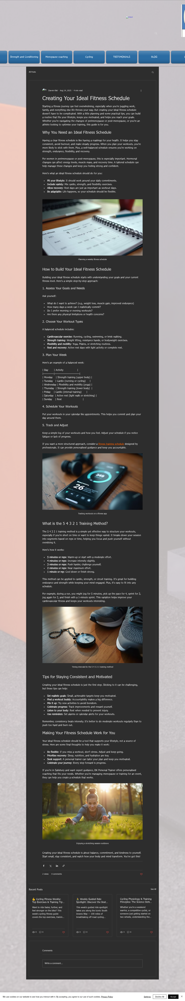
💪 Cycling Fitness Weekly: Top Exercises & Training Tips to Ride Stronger (48, 901)
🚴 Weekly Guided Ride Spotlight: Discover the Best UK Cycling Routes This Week (92, 901)
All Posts (32, 72)
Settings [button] (147, 996)
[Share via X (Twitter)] (50, 865)
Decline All (159, 996)
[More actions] (141, 90)
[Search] (156, 33)
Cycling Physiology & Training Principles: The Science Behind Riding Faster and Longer (136, 901)
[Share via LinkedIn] (57, 865)
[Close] (181, 996)
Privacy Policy (107, 996)
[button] (152, 72)
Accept (173, 996)
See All (153, 889)
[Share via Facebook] (43, 865)
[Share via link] (63, 865)
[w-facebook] (129, 19)
